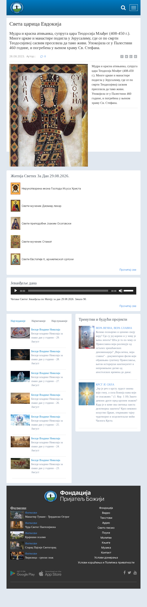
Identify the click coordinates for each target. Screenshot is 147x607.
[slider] (129, 290)
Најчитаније (39, 321)
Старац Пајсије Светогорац (40, 547)
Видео (106, 512)
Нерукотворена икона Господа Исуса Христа (51, 188)
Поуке (106, 532)
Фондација (106, 507)
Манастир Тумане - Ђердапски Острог (47, 516)
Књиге (106, 542)
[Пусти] (16, 291)
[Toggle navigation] (134, 7)
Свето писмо (106, 527)
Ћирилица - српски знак (39, 557)
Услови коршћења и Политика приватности (106, 562)
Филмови (31, 512)
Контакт (106, 552)
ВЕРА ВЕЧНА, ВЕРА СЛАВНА (114, 328)
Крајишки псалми (35, 537)
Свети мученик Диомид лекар (41, 205)
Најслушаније (59, 321)
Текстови (106, 517)
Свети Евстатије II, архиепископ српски (48, 259)
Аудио (106, 522)
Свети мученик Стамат (37, 241)
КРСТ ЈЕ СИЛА (105, 384)
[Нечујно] (120, 291)
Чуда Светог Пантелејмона (40, 527)
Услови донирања (106, 557)
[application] (73, 291)
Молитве (106, 537)
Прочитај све (127, 269)
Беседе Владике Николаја (45, 329)
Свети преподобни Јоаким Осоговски (46, 223)
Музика (106, 547)
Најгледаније (18, 321)
